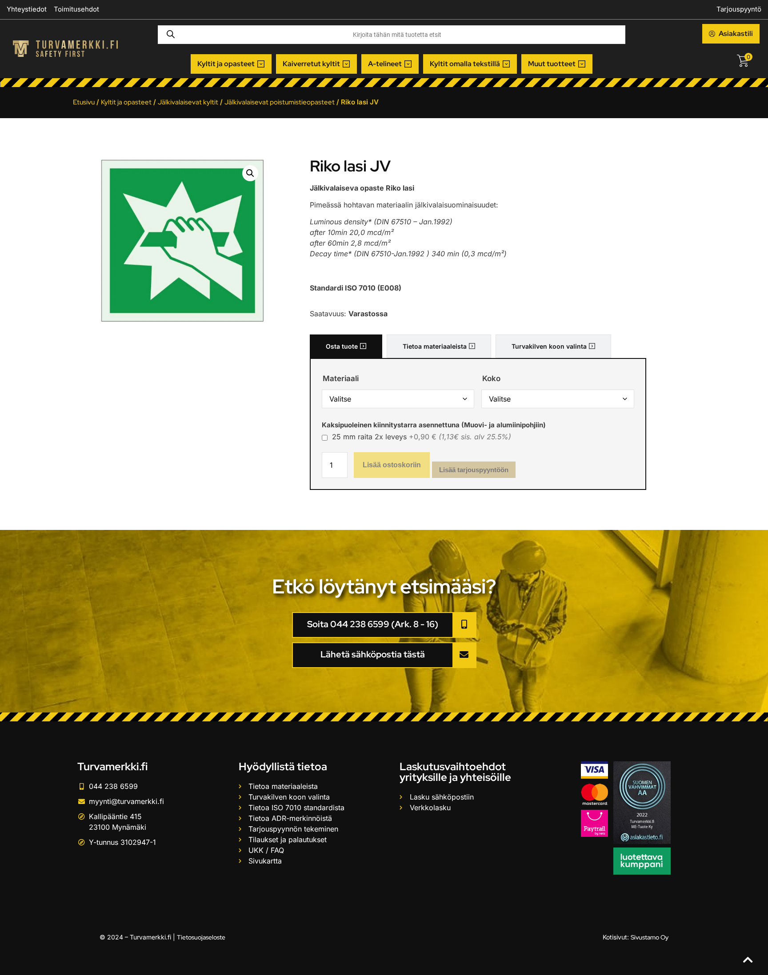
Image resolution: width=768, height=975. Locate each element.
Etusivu (84, 102)
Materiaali (341, 378)
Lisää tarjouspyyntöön (473, 470)
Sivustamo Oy (649, 937)
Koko (491, 378)
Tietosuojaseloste (201, 937)
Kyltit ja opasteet (126, 102)
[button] (231, 64)
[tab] (346, 346)
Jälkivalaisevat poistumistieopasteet (279, 102)
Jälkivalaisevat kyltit (188, 102)
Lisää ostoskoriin (392, 465)
